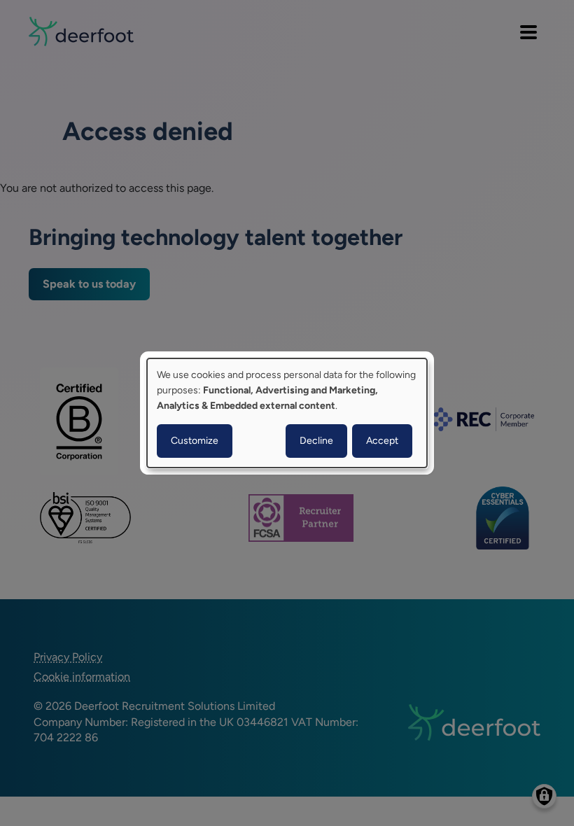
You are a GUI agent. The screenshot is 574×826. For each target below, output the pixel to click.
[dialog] (287, 413)
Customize (194, 441)
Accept (382, 441)
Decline (316, 441)
